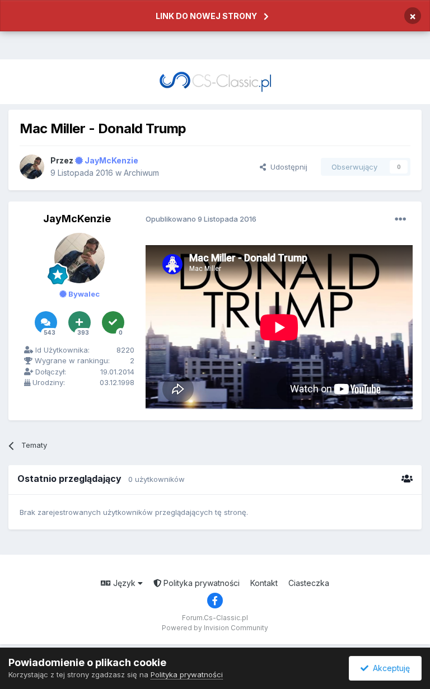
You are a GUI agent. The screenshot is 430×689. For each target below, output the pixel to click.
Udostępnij (286, 166)
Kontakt (264, 583)
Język (124, 583)
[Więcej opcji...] (400, 219)
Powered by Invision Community (215, 628)
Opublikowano (201, 218)
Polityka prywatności (200, 583)
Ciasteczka (308, 583)
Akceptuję (389, 668)
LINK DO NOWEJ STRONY (206, 16)
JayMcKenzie (77, 218)
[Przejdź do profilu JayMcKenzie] (32, 166)
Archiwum (141, 172)
